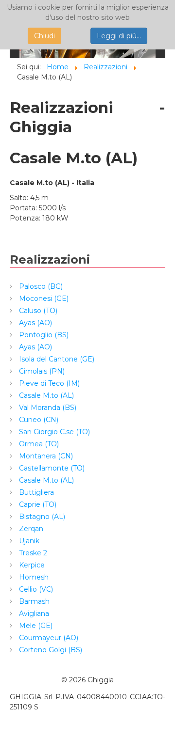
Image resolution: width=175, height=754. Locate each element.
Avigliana (33, 613)
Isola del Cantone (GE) (55, 359)
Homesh (33, 577)
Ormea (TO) (38, 444)
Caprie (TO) (36, 504)
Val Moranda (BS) (46, 407)
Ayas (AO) (34, 322)
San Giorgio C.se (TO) (53, 431)
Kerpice (31, 565)
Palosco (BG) (40, 286)
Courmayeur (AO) (47, 637)
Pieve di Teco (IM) (48, 383)
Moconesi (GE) (43, 298)
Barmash (33, 601)
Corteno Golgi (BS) (49, 649)
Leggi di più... (119, 35)
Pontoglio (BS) (43, 334)
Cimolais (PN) (41, 371)
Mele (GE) (34, 625)
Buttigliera (35, 492)
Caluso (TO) (37, 310)
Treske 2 (32, 553)
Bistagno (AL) (41, 516)
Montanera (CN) (45, 456)
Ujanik (28, 540)
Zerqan (30, 528)
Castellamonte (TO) (51, 468)
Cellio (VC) (35, 589)
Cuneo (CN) (37, 419)
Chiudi (44, 35)
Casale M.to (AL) (45, 395)
